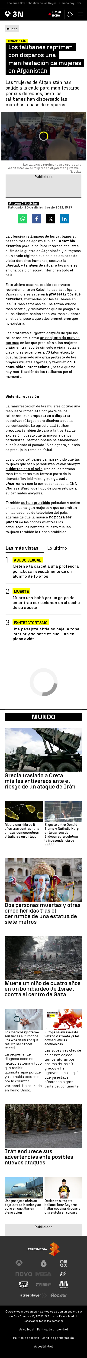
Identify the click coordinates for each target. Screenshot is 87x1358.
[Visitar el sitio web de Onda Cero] (24, 1284)
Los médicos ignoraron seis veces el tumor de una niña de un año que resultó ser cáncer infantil (22, 1040)
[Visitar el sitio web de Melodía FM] (63, 1284)
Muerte (21, 591)
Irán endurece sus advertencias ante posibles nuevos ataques (39, 1157)
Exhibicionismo (31, 623)
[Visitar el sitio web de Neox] (63, 1263)
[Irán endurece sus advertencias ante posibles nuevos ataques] (43, 1126)
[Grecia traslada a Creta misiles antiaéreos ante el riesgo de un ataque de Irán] (43, 750)
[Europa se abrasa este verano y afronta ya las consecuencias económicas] (64, 1019)
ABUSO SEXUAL (27, 560)
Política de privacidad (52, 1329)
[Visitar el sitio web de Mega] (43, 1274)
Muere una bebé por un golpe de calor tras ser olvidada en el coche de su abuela (46, 602)
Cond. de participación (58, 1338)
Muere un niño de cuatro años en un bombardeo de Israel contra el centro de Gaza (43, 988)
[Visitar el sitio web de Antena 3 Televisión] (24, 1263)
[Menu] (81, 14)
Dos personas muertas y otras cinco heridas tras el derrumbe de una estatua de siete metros (43, 913)
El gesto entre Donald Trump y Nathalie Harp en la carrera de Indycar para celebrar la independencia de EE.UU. (62, 834)
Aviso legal (26, 1329)
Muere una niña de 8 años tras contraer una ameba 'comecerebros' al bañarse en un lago (22, 830)
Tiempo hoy (66, 3)
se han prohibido (35, 502)
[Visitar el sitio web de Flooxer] (59, 1295)
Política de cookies (26, 1338)
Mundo (43, 717)
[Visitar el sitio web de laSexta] (43, 1263)
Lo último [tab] (57, 548)
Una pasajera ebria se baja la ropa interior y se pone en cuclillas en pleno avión (46, 633)
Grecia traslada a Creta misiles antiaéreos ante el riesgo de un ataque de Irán (40, 781)
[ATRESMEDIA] (43, 1249)
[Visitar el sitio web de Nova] (24, 1274)
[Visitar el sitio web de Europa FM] (43, 1284)
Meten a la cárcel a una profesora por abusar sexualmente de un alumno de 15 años (46, 571)
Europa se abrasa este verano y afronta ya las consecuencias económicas (62, 1038)
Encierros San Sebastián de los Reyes (32, 3)
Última (56, 14)
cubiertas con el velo (24, 469)
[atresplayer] (70, 14)
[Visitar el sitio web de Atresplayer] (33, 1295)
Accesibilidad (43, 1346)
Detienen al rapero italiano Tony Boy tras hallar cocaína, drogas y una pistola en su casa (62, 1207)
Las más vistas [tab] (22, 548)
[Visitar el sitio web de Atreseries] (63, 1274)
